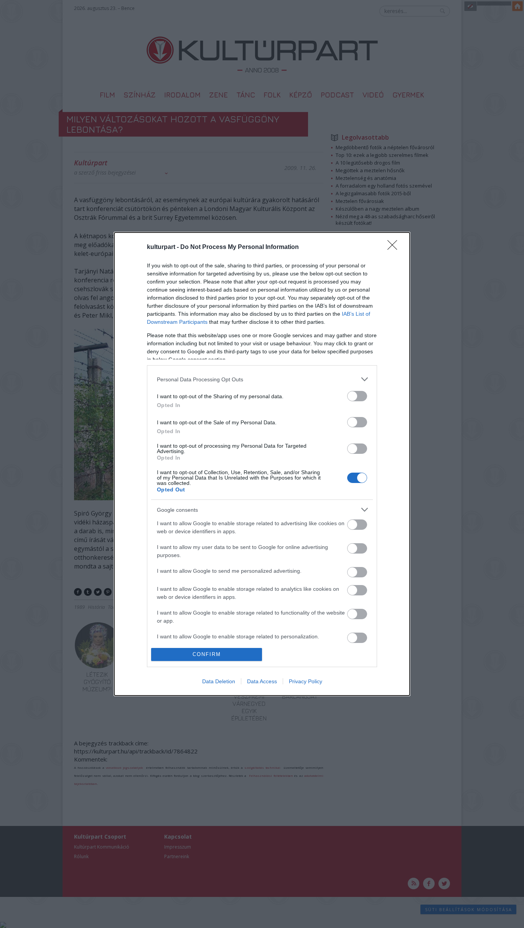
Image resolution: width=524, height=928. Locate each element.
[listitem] (262, 379)
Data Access (262, 681)
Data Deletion (218, 681)
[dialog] (262, 464)
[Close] (394, 247)
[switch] (357, 396)
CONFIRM (207, 654)
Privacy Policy (305, 681)
